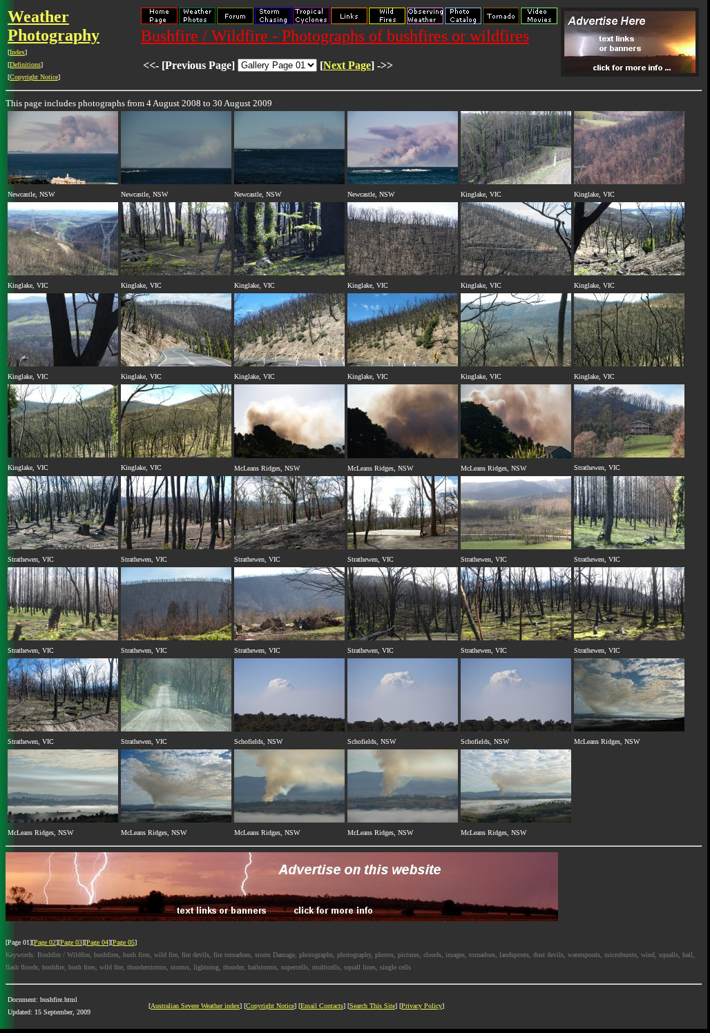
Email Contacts (321, 1006)
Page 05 (124, 942)
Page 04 (97, 942)
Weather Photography (53, 26)
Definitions (25, 64)
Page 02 (45, 942)
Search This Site (372, 1006)
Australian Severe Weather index (195, 1006)
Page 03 (71, 942)
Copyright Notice (34, 77)
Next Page (347, 65)
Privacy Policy (421, 1006)
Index (17, 52)
